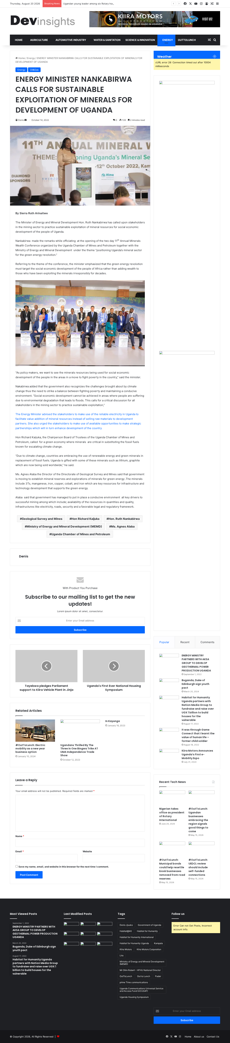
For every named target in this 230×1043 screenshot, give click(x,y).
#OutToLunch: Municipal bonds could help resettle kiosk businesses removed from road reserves (172, 869)
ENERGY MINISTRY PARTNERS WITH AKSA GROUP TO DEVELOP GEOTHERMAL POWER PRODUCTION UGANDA (196, 663)
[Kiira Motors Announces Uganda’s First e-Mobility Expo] (169, 755)
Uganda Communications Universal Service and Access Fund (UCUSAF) (141, 989)
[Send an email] (25, 120)
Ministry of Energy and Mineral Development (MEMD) (64, 526)
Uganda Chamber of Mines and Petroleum (80, 534)
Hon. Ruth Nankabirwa (124, 519)
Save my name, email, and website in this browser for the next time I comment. (64, 866)
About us (199, 1036)
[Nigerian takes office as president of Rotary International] (172, 797)
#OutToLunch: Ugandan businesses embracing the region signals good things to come (198, 820)
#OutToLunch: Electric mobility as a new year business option (30, 748)
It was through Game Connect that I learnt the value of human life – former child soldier (198, 735)
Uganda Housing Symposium (134, 997)
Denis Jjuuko (126, 925)
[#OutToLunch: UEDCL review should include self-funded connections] (201, 849)
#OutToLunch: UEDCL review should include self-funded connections (198, 867)
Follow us (178, 914)
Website (87, 851)
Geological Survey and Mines (42, 519)
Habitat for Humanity (147, 931)
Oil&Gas (34, 69)
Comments (207, 642)
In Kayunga (112, 721)
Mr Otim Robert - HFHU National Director (140, 970)
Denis (23, 556)
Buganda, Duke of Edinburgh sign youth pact (195, 684)
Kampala (158, 943)
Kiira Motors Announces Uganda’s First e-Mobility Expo (197, 754)
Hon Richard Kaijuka (85, 519)
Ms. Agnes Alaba (123, 526)
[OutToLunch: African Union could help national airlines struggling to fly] (88, 946)
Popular (164, 642)
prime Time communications (134, 982)
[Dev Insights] (43, 21)
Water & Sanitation (106, 39)
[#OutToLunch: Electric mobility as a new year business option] (35, 730)
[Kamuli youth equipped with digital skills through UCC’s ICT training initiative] (71, 946)
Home (18, 39)
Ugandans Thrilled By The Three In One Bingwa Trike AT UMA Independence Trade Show (79, 750)
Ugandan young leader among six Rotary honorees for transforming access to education (113, 3)
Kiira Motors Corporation (149, 949)
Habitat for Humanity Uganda (134, 943)
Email (19, 851)
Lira (121, 955)
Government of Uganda (149, 925)
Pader (158, 976)
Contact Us (213, 1036)
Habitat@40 (126, 931)
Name (19, 836)
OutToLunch (187, 39)
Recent (184, 642)
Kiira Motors (126, 949)
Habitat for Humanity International (137, 937)
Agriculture (39, 39)
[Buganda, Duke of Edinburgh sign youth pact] (169, 685)
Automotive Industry (70, 39)
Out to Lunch (143, 976)
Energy (167, 39)
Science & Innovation (140, 39)
